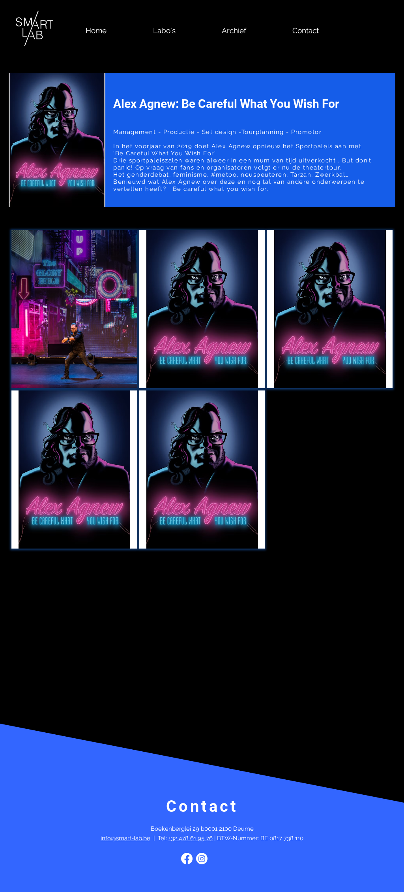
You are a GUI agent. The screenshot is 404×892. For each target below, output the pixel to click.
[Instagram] (202, 858)
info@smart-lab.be (125, 838)
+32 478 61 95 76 (190, 838)
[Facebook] (187, 858)
